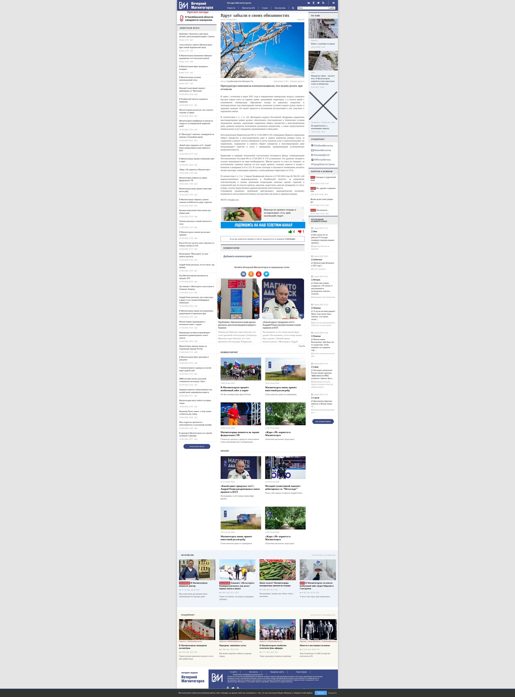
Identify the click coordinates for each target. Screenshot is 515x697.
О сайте (233, 672)
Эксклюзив (280, 8)
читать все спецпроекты (322, 615)
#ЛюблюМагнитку (323, 145)
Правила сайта (277, 672)
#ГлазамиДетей (321, 154)
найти (332, 8)
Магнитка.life (248, 8)
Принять (320, 693)
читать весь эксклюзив (323, 555)
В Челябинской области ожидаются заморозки (199, 18)
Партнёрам (301, 672)
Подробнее (332, 693)
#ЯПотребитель (322, 159)
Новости (231, 8)
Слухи (265, 8)
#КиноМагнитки (322, 150)
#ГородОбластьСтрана (323, 164)
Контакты (253, 672)
